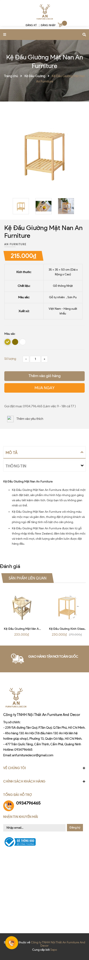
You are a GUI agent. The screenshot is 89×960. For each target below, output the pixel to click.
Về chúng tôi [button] (14, 768)
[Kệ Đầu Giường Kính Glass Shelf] (67, 606)
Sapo (53, 950)
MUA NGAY (45, 388)
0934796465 (23, 750)
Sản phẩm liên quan (27, 578)
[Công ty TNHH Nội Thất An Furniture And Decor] (44, 12)
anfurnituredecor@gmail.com (32, 755)
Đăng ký (75, 827)
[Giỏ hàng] (61, 26)
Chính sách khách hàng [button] (24, 781)
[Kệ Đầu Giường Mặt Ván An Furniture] (22, 606)
